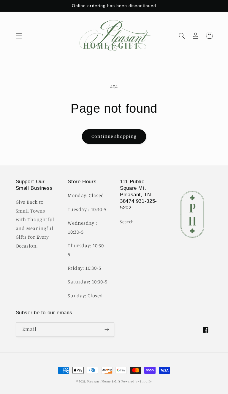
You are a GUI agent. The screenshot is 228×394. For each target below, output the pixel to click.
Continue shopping (114, 136)
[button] (19, 35)
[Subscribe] (107, 329)
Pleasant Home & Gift (104, 381)
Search (127, 221)
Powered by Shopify (136, 381)
